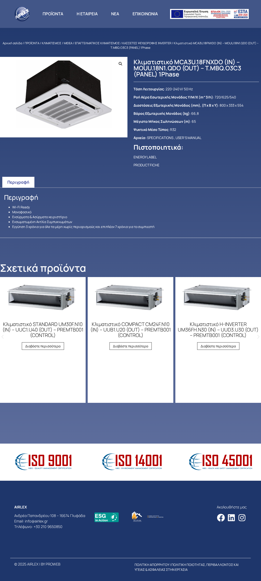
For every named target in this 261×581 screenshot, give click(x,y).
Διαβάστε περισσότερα (43, 346)
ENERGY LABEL (145, 157)
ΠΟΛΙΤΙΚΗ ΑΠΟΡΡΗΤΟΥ (152, 564)
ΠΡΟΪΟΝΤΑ (53, 14)
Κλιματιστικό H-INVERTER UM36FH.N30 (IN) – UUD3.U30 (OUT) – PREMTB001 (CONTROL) (218, 329)
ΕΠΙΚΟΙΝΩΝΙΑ (145, 14)
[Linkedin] (231, 517)
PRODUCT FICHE (146, 165)
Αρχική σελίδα (12, 43)
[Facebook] (221, 517)
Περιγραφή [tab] (18, 182)
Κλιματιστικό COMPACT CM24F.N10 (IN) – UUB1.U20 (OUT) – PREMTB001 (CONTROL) (130, 329)
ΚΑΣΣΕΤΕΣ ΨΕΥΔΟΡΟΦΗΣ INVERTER (146, 43)
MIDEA (68, 43)
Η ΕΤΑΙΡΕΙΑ (87, 14)
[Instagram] (242, 517)
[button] (120, 63)
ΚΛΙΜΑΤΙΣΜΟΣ (51, 43)
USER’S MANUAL (188, 137)
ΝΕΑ (115, 14)
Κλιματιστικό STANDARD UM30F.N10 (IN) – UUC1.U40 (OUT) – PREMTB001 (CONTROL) (42, 329)
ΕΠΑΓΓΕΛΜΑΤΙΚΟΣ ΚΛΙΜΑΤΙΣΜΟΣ (97, 43)
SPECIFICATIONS (160, 137)
